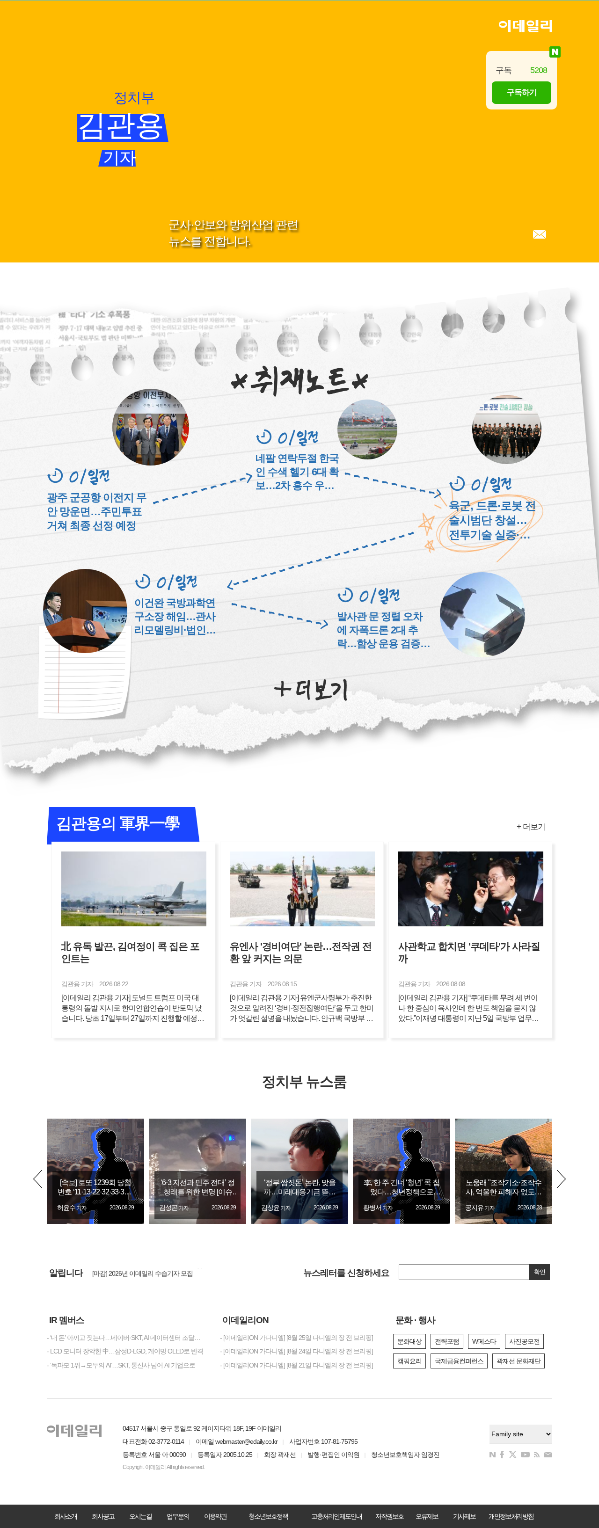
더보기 (310, 690)
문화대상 (409, 1341)
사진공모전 (524, 1341)
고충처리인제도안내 (336, 1516)
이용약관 (215, 1516)
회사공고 (103, 1516)
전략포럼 (447, 1341)
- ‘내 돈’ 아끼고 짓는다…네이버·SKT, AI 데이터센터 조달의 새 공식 (126, 1337)
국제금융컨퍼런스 (459, 1361)
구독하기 (522, 92)
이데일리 (525, 26)
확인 (539, 1271)
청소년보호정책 (268, 1516)
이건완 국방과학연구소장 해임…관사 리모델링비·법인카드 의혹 (175, 617)
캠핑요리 (409, 1361)
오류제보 (427, 1516)
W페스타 (484, 1341)
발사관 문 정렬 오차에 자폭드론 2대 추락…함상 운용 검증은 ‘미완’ (383, 630)
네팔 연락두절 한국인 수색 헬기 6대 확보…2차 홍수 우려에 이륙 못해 (297, 472)
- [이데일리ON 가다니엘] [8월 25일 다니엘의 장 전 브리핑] (296, 1337)
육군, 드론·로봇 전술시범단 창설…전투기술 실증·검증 (492, 520)
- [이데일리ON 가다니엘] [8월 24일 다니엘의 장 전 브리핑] (296, 1351)
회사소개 (65, 1516)
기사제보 (464, 1516)
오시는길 (140, 1516)
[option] (95, 1171)
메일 (539, 234)
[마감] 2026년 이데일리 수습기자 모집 (142, 1271)
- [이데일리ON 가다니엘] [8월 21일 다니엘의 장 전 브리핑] (296, 1365)
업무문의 (178, 1516)
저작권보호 (389, 1516)
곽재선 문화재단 (519, 1361)
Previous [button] (37, 1179)
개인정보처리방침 (511, 1516)
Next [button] (561, 1179)
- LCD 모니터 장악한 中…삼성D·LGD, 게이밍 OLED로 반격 (125, 1351)
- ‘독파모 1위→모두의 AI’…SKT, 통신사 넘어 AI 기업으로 (121, 1365)
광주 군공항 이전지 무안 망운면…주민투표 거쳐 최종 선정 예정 (96, 511)
